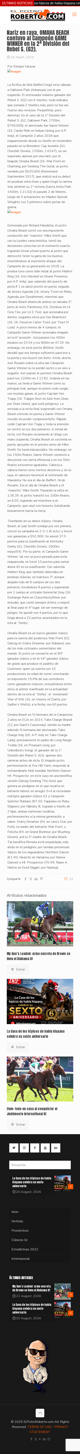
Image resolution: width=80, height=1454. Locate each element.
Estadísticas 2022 (24, 1249)
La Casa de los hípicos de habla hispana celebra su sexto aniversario (35, 1034)
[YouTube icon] (40, 1439)
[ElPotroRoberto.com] (37, 14)
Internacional (20, 1258)
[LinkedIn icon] (44, 1439)
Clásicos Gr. (19, 1240)
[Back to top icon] (40, 1413)
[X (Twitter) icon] (35, 1439)
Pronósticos (20, 1230)
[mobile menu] (74, 14)
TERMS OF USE (39, 1427)
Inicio (14, 1212)
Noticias (17, 1221)
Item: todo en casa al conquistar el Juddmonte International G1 (32, 1111)
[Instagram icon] (48, 1439)
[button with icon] (13, 1148)
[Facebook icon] (31, 1439)
